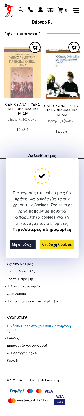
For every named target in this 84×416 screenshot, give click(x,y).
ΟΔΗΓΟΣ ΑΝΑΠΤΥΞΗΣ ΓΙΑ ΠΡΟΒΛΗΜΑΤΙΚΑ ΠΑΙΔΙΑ (22, 108)
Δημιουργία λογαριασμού (27, 345)
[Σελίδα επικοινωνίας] (30, 10)
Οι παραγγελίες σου (23, 353)
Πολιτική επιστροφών (23, 286)
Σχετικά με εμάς (20, 264)
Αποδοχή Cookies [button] (57, 244)
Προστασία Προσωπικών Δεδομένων (34, 301)
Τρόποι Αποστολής (21, 271)
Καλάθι (12, 360)
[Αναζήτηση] (20, 10)
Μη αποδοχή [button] (22, 244)
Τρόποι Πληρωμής (20, 279)
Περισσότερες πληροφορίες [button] (42, 229)
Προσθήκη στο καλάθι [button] (35, 47)
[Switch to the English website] (49, 10)
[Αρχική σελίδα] (8, 10)
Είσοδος (13, 338)
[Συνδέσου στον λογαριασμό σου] (39, 10)
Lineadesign (52, 380)
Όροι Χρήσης (17, 293)
